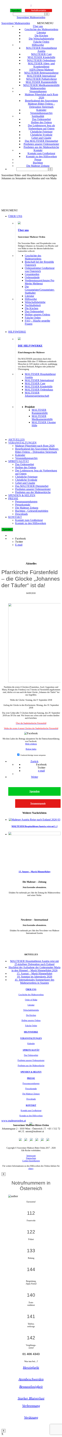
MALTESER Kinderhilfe (41, 57)
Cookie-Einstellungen (31, 1161)
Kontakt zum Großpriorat (41, 153)
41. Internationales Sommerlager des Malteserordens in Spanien (34, 981)
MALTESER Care (41, 54)
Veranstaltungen (38, 91)
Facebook (20, 538)
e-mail (41, 770)
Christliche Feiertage (41, 131)
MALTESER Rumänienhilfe (41, 82)
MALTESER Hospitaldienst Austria (41, 49)
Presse (37, 159)
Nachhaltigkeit (33, 305)
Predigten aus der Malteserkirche (41, 147)
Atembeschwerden (31, 1379)
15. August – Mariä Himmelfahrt (34, 871)
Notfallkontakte (38, 10)
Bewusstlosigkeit (31, 1386)
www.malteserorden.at (13, 1120)
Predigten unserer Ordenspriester (41, 144)
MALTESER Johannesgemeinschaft (37, 394)
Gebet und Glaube (41, 137)
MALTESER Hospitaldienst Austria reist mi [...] (34, 826)
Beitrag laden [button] (31, 749)
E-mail (18, 544)
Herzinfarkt (31, 1367)
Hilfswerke (38, 44)
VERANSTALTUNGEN (22, 442)
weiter (34, 900)
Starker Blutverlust (31, 1398)
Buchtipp (38, 162)
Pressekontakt (22, 504)
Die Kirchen (41, 35)
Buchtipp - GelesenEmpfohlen (31, 510)
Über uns (38, 26)
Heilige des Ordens (41, 122)
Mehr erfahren (31, 744)
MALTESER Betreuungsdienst (41, 72)
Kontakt (38, 150)
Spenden (15, 10)
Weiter (34, 776)
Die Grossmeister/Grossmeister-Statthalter (40, 289)
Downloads (21, 513)
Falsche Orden (41, 41)
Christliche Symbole (41, 134)
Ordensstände (32, 277)
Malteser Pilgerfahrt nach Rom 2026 (41, 96)
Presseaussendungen (26, 501)
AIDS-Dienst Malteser (41, 69)
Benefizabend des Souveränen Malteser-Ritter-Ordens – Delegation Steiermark (41, 103)
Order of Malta (31, 1000)
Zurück (34, 761)
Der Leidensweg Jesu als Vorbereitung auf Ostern (41, 127)
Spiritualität (38, 116)
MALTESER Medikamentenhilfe (41, 85)
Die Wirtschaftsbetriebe (41, 38)
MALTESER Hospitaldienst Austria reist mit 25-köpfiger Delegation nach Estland (34, 963)
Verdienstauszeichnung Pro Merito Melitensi (39, 282)
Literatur (41, 32)
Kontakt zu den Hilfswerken (41, 156)
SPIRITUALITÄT (18, 461)
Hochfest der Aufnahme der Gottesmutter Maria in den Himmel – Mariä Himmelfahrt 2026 (34, 969)
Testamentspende (38, 803)
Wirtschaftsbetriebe (35, 302)
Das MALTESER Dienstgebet (41, 140)
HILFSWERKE (17, 331)
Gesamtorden (32, 274)
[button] (45, 23)
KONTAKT (15, 517)
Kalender (41, 109)
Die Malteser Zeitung (37, 165)
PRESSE (13, 498)
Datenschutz (31, 1158)
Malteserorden (38, 88)
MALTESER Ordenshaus (41, 60)
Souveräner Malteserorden (31, 17)
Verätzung (31, 1417)
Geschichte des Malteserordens (41, 29)
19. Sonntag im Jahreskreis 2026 (34, 976)
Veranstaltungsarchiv (41, 113)
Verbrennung (31, 1406)
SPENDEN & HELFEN (21, 495)
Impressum (31, 1155)
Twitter (19, 541)
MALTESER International (41, 75)
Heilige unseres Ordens (37, 314)
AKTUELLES (16, 439)
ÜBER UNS (15, 216)
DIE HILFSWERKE (30, 345)
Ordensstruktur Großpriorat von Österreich (39, 270)
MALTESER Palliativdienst (41, 78)
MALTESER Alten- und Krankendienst (41, 65)
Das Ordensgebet (41, 119)
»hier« (30, 1168)
